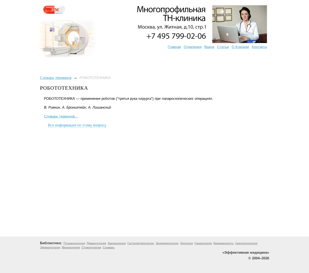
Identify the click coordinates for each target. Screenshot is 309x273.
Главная (174, 47)
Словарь (109, 247)
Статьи (223, 47)
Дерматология (50, 247)
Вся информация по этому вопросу (77, 125)
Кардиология (117, 243)
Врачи (209, 47)
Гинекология (203, 243)
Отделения (193, 47)
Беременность (224, 243)
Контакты (259, 47)
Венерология (71, 247)
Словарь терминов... (61, 116)
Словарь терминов (55, 77)
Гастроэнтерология (140, 243)
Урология (186, 243)
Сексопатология (246, 243)
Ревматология (96, 243)
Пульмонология (74, 243)
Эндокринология (167, 243)
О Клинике (240, 47)
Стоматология (91, 247)
